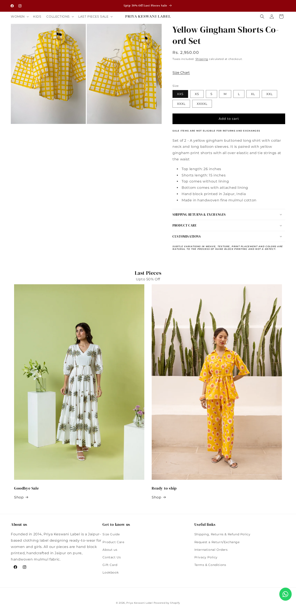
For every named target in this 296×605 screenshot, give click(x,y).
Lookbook (110, 572)
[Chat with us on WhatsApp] (285, 594)
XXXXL (202, 104)
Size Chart (181, 73)
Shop (19, 497)
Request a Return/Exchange (217, 542)
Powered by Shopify (167, 602)
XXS (180, 94)
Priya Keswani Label (139, 602)
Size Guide (111, 534)
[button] (19, 16)
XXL (269, 94)
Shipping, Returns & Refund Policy (222, 534)
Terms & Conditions (210, 565)
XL (253, 94)
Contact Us (111, 557)
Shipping (201, 59)
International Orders (211, 550)
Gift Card (109, 565)
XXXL (181, 104)
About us (109, 550)
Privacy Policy (206, 557)
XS (197, 94)
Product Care (113, 542)
